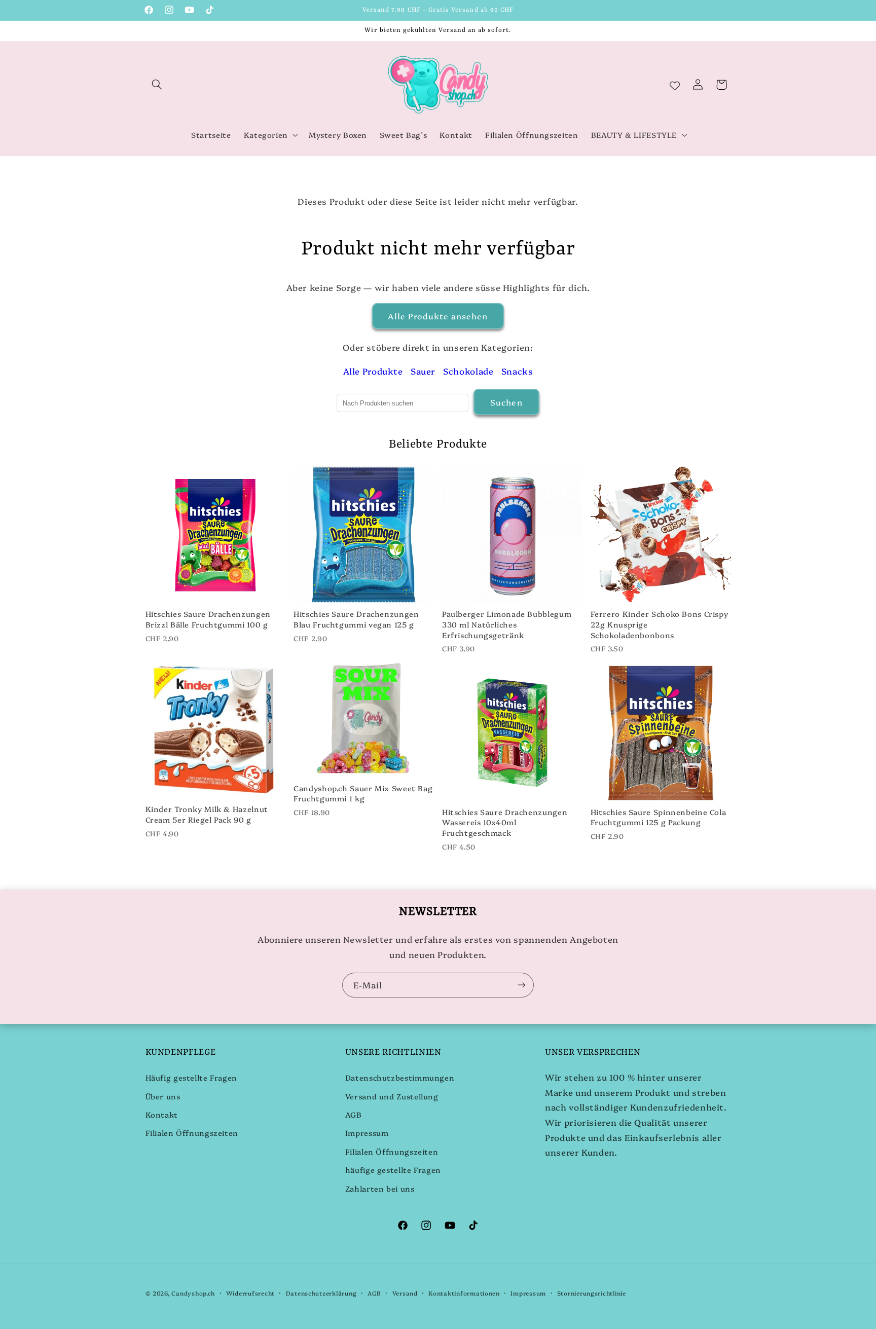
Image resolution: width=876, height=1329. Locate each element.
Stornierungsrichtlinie (591, 1293)
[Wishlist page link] (675, 85)
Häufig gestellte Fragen (191, 1077)
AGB (353, 1114)
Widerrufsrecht (250, 1293)
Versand (405, 1293)
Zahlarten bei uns (380, 1188)
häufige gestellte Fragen (393, 1169)
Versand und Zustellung (392, 1096)
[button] (157, 84)
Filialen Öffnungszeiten (192, 1132)
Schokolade (468, 371)
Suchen (506, 402)
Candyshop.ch (193, 1293)
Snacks (517, 371)
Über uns (162, 1096)
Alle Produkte (373, 371)
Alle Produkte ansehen (438, 315)
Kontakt (161, 1114)
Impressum (367, 1132)
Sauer (423, 371)
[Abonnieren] (521, 985)
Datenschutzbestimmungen (400, 1077)
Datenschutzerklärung (321, 1293)
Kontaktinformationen (464, 1293)
